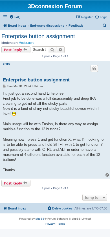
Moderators (26, 42)
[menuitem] (15, 17)
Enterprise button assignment (38, 36)
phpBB (40, 218)
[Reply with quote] (94, 68)
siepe (6, 63)
